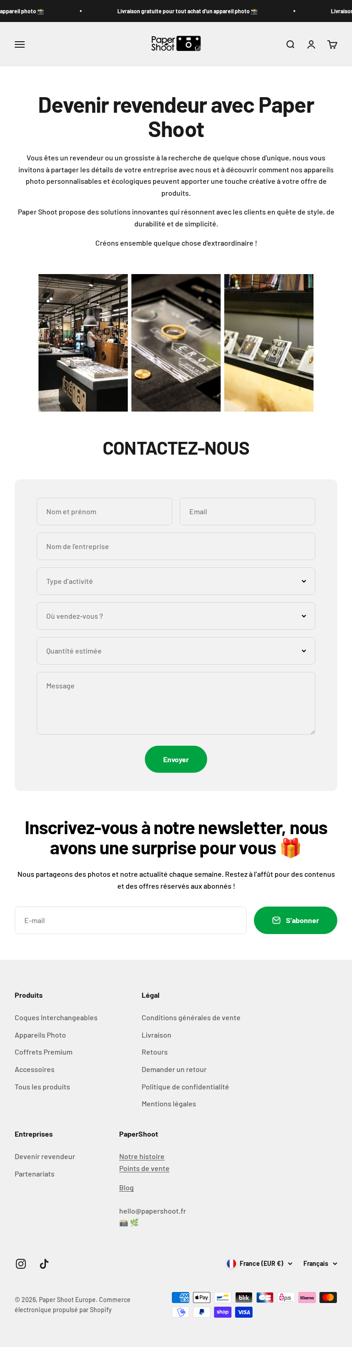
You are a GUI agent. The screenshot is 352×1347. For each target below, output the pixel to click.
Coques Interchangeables (56, 1017)
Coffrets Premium (43, 1051)
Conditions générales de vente (191, 1017)
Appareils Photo (40, 1034)
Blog (126, 1187)
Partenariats (35, 1173)
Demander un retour (174, 1069)
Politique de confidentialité (185, 1086)
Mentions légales (169, 1103)
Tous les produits (42, 1086)
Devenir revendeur (45, 1156)
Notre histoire (142, 1156)
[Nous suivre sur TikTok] (44, 1264)
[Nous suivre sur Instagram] (21, 1264)
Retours (155, 1051)
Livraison (156, 1034)
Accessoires (35, 1069)
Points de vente (144, 1168)
